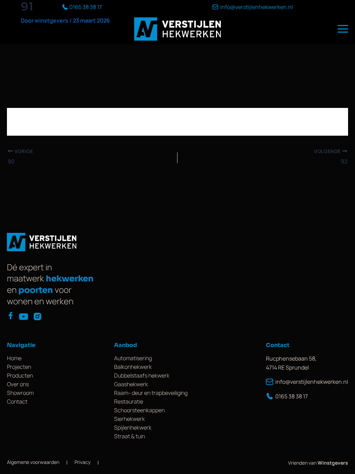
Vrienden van (318, 462)
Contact (17, 401)
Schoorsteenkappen (139, 410)
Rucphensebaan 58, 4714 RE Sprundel (291, 363)
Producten (20, 375)
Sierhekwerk (129, 419)
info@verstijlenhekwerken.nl (311, 382)
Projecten (19, 367)
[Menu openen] (343, 29)
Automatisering (133, 358)
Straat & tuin (129, 436)
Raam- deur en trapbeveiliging (151, 393)
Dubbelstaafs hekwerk (142, 375)
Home (14, 358)
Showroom (20, 393)
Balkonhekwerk (133, 367)
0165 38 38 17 (291, 396)
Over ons (18, 384)
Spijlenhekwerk (132, 427)
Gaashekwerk (131, 384)
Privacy (82, 462)
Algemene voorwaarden (33, 462)
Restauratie (128, 401)
